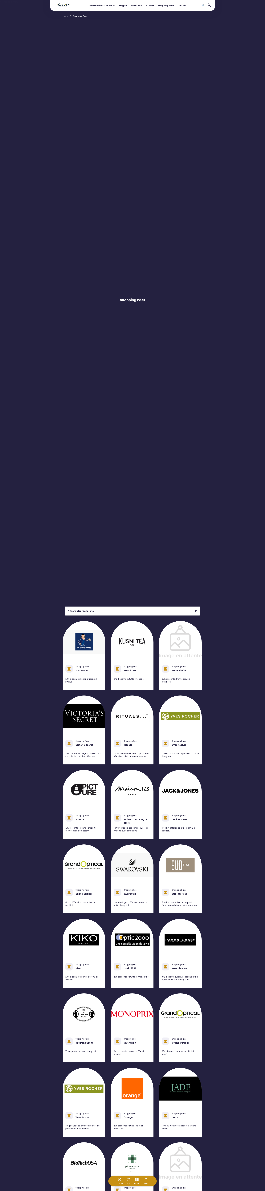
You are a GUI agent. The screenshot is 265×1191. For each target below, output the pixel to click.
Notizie (182, 5)
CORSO (150, 5)
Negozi (123, 5)
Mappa (136, 1183)
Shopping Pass (166, 5)
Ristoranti (136, 5)
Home (65, 16)
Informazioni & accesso (102, 5)
